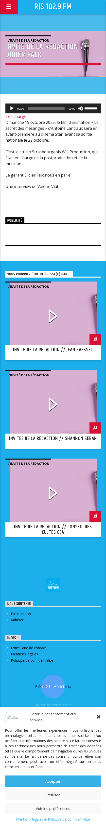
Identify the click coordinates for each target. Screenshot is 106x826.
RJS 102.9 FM (53, 6)
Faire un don (21, 613)
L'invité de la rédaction (28, 40)
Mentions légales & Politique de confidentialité (53, 819)
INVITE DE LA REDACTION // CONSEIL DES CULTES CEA (53, 529)
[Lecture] (11, 108)
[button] (98, 716)
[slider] (91, 107)
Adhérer (17, 620)
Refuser (53, 794)
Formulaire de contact (28, 647)
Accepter (53, 781)
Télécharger (16, 116)
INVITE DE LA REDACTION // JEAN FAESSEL (53, 350)
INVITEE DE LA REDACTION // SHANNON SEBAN (53, 438)
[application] (53, 108)
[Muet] (80, 108)
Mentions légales (24, 654)
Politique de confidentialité (32, 660)
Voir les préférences (53, 808)
